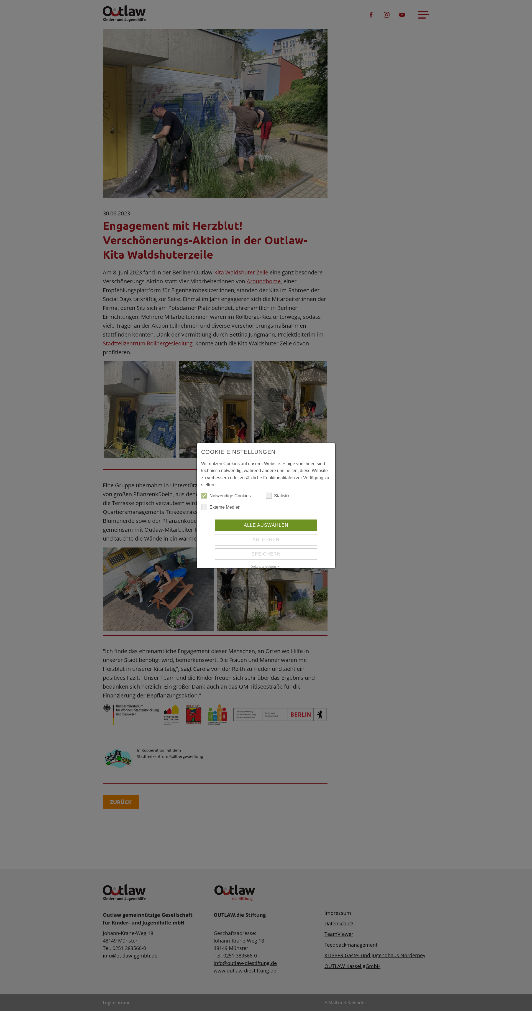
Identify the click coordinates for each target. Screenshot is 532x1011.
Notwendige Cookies (230, 495)
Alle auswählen (266, 525)
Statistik (282, 495)
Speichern (266, 554)
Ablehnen (266, 539)
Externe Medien (225, 507)
